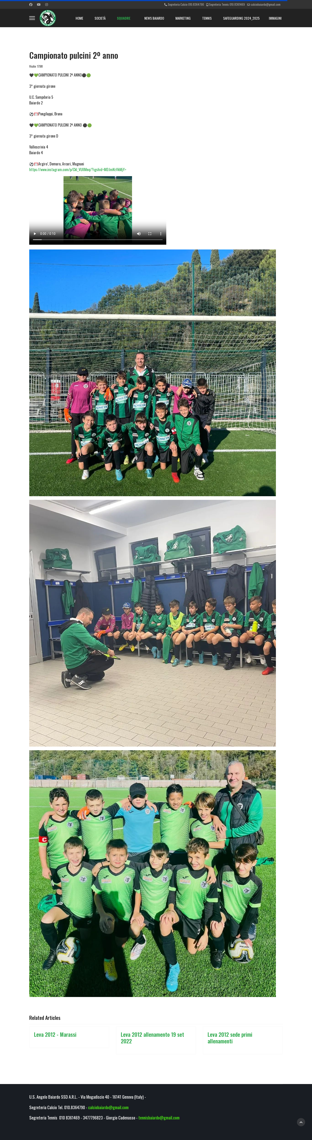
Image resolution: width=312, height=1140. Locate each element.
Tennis (207, 18)
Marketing (183, 18)
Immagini (275, 18)
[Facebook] (30, 4)
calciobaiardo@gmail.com (265, 4)
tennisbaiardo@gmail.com (159, 1117)
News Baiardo (154, 18)
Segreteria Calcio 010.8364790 (186, 4)
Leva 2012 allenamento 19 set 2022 (152, 1037)
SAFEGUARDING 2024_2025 (241, 18)
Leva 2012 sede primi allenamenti (230, 1037)
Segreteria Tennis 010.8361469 (227, 4)
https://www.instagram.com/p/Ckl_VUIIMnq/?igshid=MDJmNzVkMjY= (77, 169)
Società (100, 18)
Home (79, 18)
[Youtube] (39, 4)
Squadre (123, 18)
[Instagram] (46, 4)
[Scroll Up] (301, 1122)
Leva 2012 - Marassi (55, 1034)
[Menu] (32, 18)
